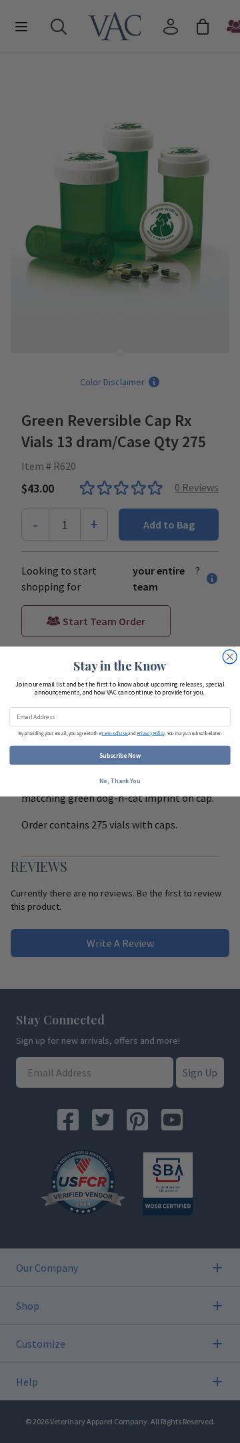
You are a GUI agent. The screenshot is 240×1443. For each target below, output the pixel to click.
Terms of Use (114, 733)
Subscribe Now (120, 755)
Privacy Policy (151, 733)
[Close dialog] (230, 657)
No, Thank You (119, 780)
